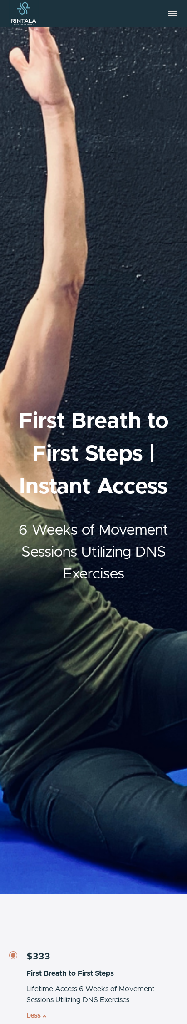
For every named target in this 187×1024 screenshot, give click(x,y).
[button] (172, 13)
